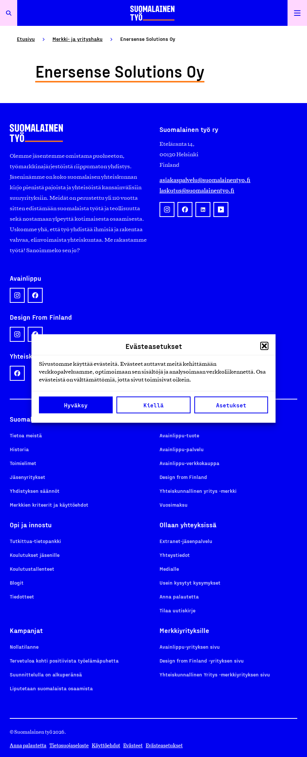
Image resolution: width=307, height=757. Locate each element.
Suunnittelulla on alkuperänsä (46, 674)
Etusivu (26, 39)
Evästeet (133, 745)
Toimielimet (23, 463)
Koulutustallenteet (32, 569)
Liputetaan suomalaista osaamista (51, 688)
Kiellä (153, 405)
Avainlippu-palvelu (181, 449)
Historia (19, 449)
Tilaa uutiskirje (177, 610)
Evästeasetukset (164, 745)
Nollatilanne (24, 646)
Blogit (17, 582)
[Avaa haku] (8, 13)
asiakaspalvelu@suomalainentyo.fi (204, 180)
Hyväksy (76, 405)
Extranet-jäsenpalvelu (185, 541)
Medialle (169, 569)
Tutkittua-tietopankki (35, 541)
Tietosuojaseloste (69, 745)
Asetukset (231, 405)
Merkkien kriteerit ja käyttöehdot (49, 504)
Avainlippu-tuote (179, 435)
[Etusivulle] (152, 13)
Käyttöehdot (106, 745)
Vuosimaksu (173, 504)
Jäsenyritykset (27, 477)
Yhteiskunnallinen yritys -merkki (198, 491)
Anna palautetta (179, 596)
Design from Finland (183, 477)
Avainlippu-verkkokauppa (189, 463)
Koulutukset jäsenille (35, 555)
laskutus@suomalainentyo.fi (196, 190)
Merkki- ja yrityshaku (77, 39)
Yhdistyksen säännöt (35, 491)
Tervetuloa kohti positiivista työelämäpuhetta (64, 660)
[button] (264, 346)
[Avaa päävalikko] (297, 13)
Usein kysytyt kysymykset (190, 582)
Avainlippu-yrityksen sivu (189, 646)
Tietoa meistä (26, 435)
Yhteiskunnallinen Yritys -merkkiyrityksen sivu (214, 674)
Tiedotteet (22, 596)
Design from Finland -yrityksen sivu (201, 660)
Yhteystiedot (174, 555)
